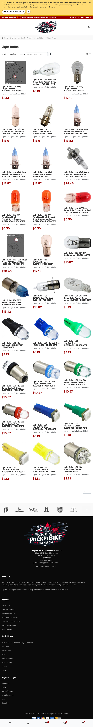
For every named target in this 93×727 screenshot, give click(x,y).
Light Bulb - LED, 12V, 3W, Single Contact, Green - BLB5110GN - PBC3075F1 (75, 382)
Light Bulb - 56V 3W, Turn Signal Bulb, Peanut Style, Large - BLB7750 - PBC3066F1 (77, 298)
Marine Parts (6, 651)
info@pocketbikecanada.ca (50, 563)
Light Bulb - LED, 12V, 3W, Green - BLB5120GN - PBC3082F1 (75, 343)
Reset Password (7, 695)
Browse (4, 670)
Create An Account (9, 609)
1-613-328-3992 (50, 566)
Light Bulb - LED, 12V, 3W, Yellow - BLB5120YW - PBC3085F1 (44, 469)
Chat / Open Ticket (9, 625)
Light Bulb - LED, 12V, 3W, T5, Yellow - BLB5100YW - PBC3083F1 (13, 469)
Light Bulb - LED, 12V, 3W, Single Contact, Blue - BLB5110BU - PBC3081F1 (44, 383)
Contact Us (6, 605)
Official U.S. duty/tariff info (14, 12)
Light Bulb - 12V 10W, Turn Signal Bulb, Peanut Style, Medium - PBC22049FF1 (44, 82)
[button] (89, 27)
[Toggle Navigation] (4, 27)
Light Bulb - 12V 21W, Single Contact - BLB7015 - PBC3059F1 (74, 88)
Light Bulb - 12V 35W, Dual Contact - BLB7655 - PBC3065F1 (43, 131)
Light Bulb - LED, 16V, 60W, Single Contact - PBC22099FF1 (73, 469)
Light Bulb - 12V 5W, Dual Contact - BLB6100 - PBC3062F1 (43, 262)
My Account (6, 683)
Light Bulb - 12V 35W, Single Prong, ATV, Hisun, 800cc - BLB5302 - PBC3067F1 (76, 174)
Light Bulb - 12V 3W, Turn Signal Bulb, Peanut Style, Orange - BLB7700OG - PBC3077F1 (13, 218)
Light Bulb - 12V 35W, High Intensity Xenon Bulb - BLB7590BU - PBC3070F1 (14, 174)
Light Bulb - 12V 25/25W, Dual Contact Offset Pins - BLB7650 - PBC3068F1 (13, 131)
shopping (5, 703)
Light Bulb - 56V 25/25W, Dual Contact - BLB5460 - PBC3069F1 (43, 298)
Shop (3, 699)
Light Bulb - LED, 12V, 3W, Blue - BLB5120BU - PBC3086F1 (46, 344)
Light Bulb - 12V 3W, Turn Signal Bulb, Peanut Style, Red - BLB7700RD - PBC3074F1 (77, 210)
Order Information (8, 613)
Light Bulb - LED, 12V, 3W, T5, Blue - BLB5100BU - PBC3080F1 (44, 427)
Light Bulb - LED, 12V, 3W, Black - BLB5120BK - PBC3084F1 (12, 345)
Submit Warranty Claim (10, 617)
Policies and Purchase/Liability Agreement (17, 643)
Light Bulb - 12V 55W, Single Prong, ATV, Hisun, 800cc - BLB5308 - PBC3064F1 (14, 262)
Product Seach (7, 659)
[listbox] (37, 54)
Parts (3, 655)
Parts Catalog (7, 663)
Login (4, 687)
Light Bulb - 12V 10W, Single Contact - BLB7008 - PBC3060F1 (12, 88)
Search (4, 667)
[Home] (10, 723)
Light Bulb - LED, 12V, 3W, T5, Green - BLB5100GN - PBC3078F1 (75, 426)
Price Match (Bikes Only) (11, 621)
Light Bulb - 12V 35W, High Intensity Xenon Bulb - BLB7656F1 (42, 174)
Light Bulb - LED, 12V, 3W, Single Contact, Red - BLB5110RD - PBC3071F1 (13, 424)
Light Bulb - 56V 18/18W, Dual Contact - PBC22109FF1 (77, 254)
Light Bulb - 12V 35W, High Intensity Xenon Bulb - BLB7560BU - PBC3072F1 (76, 131)
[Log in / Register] (28, 723)
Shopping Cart (7, 629)
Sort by (22, 54)
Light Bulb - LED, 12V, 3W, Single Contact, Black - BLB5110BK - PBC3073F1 (13, 388)
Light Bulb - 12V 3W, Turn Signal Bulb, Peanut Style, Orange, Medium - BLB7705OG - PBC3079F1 (44, 218)
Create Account (7, 691)
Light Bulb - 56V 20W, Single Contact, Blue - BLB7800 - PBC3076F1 (12, 302)
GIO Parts (5, 647)
